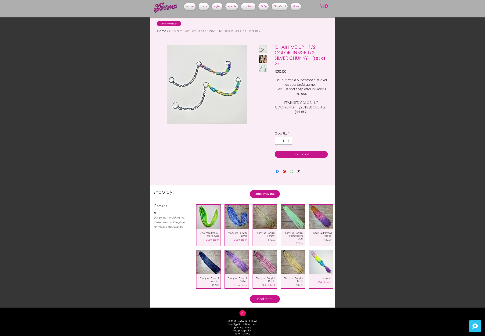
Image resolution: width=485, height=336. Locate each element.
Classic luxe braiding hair (169, 222)
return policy (242, 333)
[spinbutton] (283, 140)
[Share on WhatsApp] (291, 171)
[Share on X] (298, 171)
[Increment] (289, 140)
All (154, 213)
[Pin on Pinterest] (284, 171)
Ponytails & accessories (168, 226)
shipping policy (242, 330)
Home (161, 31)
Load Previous (265, 193)
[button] (324, 6)
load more (264, 299)
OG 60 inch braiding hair (169, 217)
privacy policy (242, 327)
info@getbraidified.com (242, 324)
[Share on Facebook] (277, 171)
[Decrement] (278, 140)
